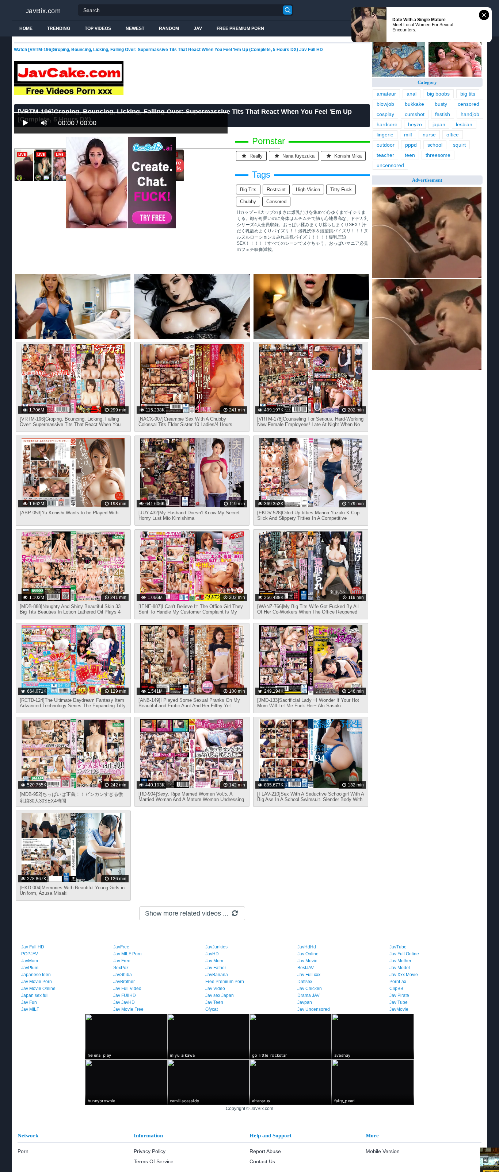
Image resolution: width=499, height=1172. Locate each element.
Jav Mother (400, 960)
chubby (248, 201)
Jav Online (308, 953)
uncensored (390, 165)
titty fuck (341, 189)
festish (442, 114)
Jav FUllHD (124, 995)
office (452, 135)
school (434, 145)
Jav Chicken (309, 988)
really (255, 156)
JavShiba (122, 974)
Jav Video (215, 988)
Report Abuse (265, 1151)
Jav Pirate (399, 995)
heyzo (415, 124)
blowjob (385, 104)
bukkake (414, 104)
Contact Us (262, 1161)
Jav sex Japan (219, 995)
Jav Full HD (32, 946)
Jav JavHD (124, 1002)
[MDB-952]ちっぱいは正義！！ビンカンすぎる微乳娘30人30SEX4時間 (71, 798)
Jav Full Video (127, 988)
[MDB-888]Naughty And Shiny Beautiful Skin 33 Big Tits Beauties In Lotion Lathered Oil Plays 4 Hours (70, 612)
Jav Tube (398, 1002)
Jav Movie (307, 960)
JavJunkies (216, 946)
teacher (385, 155)
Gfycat (211, 1009)
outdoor (386, 145)
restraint (276, 189)
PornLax (397, 981)
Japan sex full (35, 995)
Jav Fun (29, 1002)
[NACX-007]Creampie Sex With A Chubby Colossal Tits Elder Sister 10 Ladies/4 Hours (185, 421)
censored (276, 201)
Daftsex (304, 981)
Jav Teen (214, 1002)
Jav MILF (30, 1009)
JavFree (121, 946)
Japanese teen (36, 974)
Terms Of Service (154, 1161)
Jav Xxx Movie (403, 974)
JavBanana (216, 974)
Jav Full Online (404, 953)
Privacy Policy (149, 1151)
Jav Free (121, 960)
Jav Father (215, 967)
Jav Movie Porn (36, 981)
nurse (429, 135)
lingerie (385, 135)
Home (26, 28)
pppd (411, 145)
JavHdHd (306, 946)
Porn (23, 1151)
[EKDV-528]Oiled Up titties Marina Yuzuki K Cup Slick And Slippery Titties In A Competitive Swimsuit (308, 518)
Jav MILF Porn (127, 953)
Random (169, 28)
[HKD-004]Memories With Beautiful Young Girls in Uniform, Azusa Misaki (72, 890)
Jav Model (399, 967)
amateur (386, 94)
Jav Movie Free (128, 1009)
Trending (58, 28)
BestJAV (305, 967)
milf (408, 135)
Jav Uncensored (313, 1009)
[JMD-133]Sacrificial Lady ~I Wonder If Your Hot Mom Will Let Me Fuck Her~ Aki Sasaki (308, 702)
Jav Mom (214, 960)
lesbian (464, 124)
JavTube (398, 946)
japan (439, 124)
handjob (470, 114)
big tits (248, 189)
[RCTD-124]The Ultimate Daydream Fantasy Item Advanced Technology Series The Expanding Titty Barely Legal (73, 705)
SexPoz (121, 967)
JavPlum (29, 967)
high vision (308, 189)
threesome (438, 155)
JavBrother (124, 981)
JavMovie (398, 1009)
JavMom (29, 960)
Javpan (304, 1002)
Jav (198, 28)
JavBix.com (43, 11)
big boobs (438, 94)
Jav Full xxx (308, 974)
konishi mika (347, 156)
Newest (135, 28)
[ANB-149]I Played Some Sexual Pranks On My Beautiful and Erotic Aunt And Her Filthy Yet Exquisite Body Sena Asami (189, 705)
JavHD (212, 953)
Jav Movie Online (38, 988)
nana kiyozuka (298, 156)
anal (411, 94)
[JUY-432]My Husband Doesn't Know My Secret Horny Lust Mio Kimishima (189, 515)
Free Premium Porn (240, 28)
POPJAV (29, 953)
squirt (459, 145)
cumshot (414, 114)
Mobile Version (383, 1151)
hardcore (387, 124)
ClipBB (396, 988)
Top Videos (98, 28)
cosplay (385, 114)
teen (410, 155)
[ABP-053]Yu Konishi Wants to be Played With (69, 512)
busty (441, 104)
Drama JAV (308, 995)
